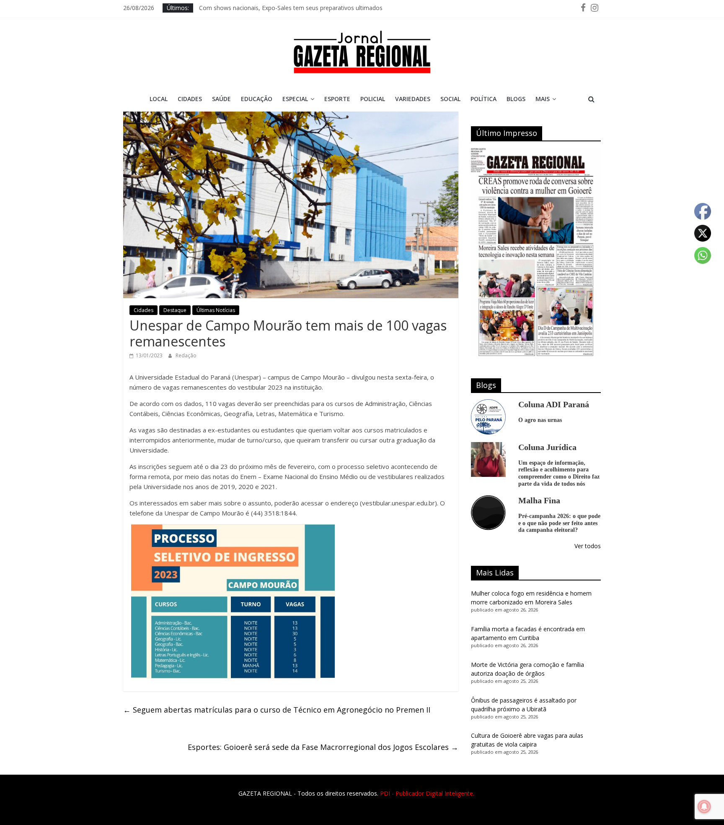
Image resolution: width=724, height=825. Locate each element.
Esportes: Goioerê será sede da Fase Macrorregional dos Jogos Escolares (323, 747)
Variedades (412, 99)
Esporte (337, 99)
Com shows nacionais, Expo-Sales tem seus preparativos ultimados (291, 8)
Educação (256, 99)
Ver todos (587, 546)
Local (159, 99)
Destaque (174, 310)
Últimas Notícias (216, 310)
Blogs (516, 99)
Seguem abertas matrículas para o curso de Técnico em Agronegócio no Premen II (276, 710)
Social (450, 99)
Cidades (190, 99)
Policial (372, 99)
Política (483, 99)
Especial (295, 99)
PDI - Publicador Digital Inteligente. (427, 793)
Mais (542, 99)
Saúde (221, 99)
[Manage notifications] (704, 806)
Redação (186, 355)
